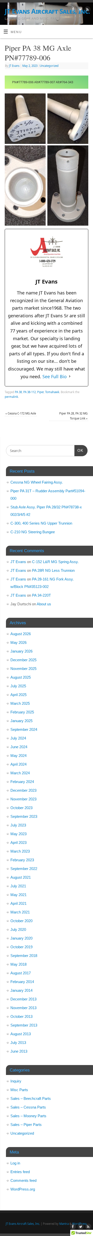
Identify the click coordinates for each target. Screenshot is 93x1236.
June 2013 (18, 1051)
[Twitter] (79, 10)
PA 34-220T (41, 595)
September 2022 (23, 868)
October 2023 (21, 808)
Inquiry (15, 1081)
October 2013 (21, 1016)
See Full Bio (54, 376)
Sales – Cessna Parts (28, 1107)
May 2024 (18, 755)
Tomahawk (52, 392)
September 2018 (23, 955)
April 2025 (18, 695)
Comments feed (23, 1180)
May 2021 (18, 895)
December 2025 (23, 660)
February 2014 (22, 982)
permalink (11, 397)
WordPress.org (22, 1189)
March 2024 (20, 773)
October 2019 (21, 947)
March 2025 (20, 703)
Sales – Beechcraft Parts (30, 1098)
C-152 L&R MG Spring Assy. (55, 562)
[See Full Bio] (70, 376)
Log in (15, 1163)
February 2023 (22, 860)
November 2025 (23, 668)
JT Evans (14, 66)
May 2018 (18, 964)
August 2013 (20, 1034)
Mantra (64, 1224)
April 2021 (18, 903)
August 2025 (20, 677)
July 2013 (18, 1042)
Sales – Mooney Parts (28, 1116)
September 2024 (23, 729)
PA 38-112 (29, 392)
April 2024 (18, 764)
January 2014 (21, 990)
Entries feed (20, 1172)
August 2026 (20, 634)
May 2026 (18, 642)
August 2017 (20, 973)
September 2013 (23, 1025)
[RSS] (87, 10)
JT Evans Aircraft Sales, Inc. (47, 11)
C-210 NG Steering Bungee (32, 532)
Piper (40, 392)
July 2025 (18, 686)
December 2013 (23, 999)
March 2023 (20, 851)
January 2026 (21, 651)
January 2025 (21, 721)
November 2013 (23, 1008)
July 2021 (18, 886)
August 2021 (20, 877)
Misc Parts (19, 1090)
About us (44, 604)
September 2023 (23, 816)
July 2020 (18, 929)
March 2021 (20, 912)
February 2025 (22, 712)
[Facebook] (72, 10)
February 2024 (22, 782)
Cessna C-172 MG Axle (20, 413)
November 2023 (23, 799)
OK (78, 450)
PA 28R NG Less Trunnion (53, 570)
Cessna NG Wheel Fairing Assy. (36, 482)
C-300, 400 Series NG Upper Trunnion (41, 523)
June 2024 (18, 747)
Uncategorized (49, 66)
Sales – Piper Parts (26, 1124)
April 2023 (18, 842)
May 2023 (18, 834)
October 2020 (21, 921)
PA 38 (18, 392)
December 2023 (23, 790)
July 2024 (18, 738)
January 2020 (21, 938)
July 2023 (18, 825)
